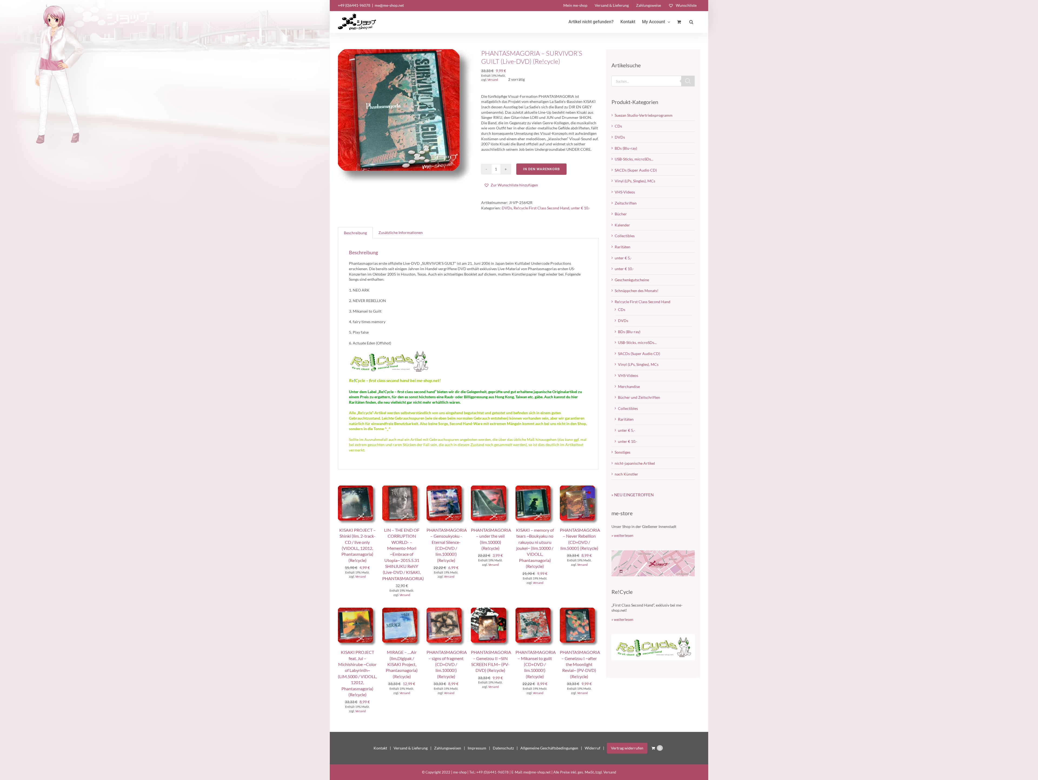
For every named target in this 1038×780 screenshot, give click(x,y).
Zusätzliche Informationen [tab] (400, 232)
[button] (691, 22)
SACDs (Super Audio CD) (636, 170)
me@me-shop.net (389, 5)
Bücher (621, 214)
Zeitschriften (626, 203)
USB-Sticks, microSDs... (634, 159)
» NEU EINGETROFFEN (632, 494)
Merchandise (629, 386)
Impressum (477, 748)
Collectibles (625, 235)
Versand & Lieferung (411, 748)
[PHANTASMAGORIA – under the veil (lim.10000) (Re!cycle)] (490, 488)
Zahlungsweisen (447, 748)
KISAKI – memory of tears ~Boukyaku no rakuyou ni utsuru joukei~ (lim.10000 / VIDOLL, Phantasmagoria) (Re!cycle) (535, 548)
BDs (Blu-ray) (626, 148)
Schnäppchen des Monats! (636, 290)
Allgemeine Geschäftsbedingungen (549, 748)
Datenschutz (503, 748)
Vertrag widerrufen (627, 748)
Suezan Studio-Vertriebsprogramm (644, 115)
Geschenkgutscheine (632, 279)
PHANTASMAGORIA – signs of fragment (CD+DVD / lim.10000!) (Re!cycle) (447, 664)
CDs (618, 126)
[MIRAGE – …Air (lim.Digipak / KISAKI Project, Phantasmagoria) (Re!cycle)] (401, 610)
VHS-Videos (625, 192)
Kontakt (380, 748)
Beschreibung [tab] (355, 232)
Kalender (622, 225)
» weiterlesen (622, 535)
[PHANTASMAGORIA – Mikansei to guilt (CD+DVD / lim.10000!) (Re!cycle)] (534, 610)
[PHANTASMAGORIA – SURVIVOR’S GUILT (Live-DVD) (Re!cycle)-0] (405, 116)
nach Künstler (626, 474)
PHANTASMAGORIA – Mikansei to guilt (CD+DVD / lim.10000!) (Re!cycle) (535, 664)
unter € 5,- (623, 258)
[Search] (688, 81)
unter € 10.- (580, 208)
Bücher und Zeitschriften (639, 397)
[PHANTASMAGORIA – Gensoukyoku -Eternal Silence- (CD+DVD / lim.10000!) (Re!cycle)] (446, 488)
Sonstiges (622, 452)
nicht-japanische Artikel (635, 463)
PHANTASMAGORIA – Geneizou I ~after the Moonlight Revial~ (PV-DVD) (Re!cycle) (580, 664)
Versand (492, 79)
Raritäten (622, 247)
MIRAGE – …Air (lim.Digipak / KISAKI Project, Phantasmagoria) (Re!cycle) (402, 664)
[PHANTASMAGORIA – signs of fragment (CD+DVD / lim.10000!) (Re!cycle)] (446, 610)
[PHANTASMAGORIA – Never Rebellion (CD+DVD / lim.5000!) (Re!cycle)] (579, 488)
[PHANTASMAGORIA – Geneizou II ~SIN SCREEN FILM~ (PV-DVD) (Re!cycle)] (490, 610)
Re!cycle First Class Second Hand (541, 208)
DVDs (507, 208)
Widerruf (592, 748)
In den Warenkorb (541, 169)
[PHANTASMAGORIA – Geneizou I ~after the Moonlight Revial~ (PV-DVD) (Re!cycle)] (579, 610)
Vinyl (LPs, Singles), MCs (635, 181)
